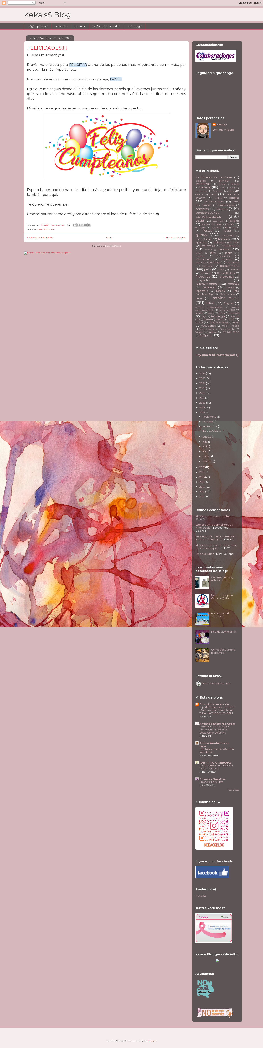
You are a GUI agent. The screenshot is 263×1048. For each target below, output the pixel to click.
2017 (202, 467)
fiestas (207, 230)
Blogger (152, 1041)
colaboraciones (214, 201)
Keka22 (221, 124)
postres (234, 269)
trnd (231, 319)
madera (199, 256)
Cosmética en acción (214, 704)
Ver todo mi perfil (223, 129)
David (45, 229)
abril (206, 451)
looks (228, 252)
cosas (39, 229)
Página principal (38, 26)
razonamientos (206, 283)
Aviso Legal (135, 26)
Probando (203, 276)
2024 (202, 383)
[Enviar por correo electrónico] (75, 225)
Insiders (208, 250)
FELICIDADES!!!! (47, 48)
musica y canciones (207, 262)
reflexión (209, 287)
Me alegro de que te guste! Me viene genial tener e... (214, 538)
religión (231, 287)
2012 (202, 491)
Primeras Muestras (212, 778)
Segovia (229, 303)
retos (198, 298)
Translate (201, 895)
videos (213, 331)
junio (206, 446)
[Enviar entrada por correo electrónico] (68, 225)
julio (205, 441)
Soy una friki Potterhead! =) (217, 355)
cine (213, 194)
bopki (232, 187)
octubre (208, 421)
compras (202, 209)
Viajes (199, 331)
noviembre (210, 416)
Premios (80, 26)
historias (224, 239)
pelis (207, 269)
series (199, 312)
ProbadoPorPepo (226, 273)
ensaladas (200, 227)
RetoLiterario (227, 294)
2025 (202, 378)
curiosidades (208, 216)
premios (206, 272)
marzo (207, 456)
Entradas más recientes (40, 237)
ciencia (199, 194)
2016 (202, 471)
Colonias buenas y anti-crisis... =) (222, 578)
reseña (220, 290)
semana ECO (227, 310)
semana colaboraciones (208, 307)
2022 (202, 392)
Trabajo (208, 319)
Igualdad (200, 242)
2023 (202, 388)
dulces (229, 224)
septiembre (210, 426)
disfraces (216, 224)
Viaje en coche (227, 329)
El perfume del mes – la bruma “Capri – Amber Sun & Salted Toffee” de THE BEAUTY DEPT (217, 710)
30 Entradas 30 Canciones (213, 177)
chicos (230, 191)
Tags (203, 316)
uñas (236, 322)
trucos (199, 322)
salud (210, 303)
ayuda (222, 184)
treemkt (220, 319)
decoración (218, 221)
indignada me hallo (226, 242)
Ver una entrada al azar (216, 683)
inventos (224, 249)
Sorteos (234, 312)
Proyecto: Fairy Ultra (211, 781)
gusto (51, 229)
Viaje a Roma (207, 329)
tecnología (218, 316)
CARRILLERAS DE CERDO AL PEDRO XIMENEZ (216, 767)
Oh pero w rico (204, 553)
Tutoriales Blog (218, 322)
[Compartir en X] (82, 225)
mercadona (202, 259)
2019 (202, 407)
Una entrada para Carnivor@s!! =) (222, 597)
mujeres (227, 259)
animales (223, 180)
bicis (222, 188)
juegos (198, 253)
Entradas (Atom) (113, 246)
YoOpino (205, 335)
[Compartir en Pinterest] (89, 225)
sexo (211, 312)
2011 (202, 496)
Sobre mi (61, 26)
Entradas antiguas (176, 237)
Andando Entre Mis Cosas (217, 723)
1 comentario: (57, 225)
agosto (207, 436)
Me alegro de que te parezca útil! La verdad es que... (216, 546)
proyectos (202, 280)
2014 (202, 481)
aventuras (202, 184)
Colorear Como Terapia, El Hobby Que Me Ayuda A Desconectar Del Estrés (214, 729)
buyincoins (201, 191)
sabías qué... (226, 297)
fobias (227, 230)
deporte (205, 224)
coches (218, 198)
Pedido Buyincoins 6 (224, 631)
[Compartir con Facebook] (86, 225)
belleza (204, 187)
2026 (202, 373)
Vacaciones (208, 325)
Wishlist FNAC (231, 332)
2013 (202, 486)
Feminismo (232, 227)
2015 (202, 476)
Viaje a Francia (230, 325)
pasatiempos (229, 266)
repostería (202, 290)
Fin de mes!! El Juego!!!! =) (220, 615)
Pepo (221, 269)
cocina (234, 198)
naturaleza (232, 262)
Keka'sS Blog (47, 14)
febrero (208, 461)
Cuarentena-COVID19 (207, 212)
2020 (202, 402)
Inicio (109, 237)
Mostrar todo (233, 790)
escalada (216, 227)
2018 (202, 412)
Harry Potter (203, 239)
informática (208, 245)
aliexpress (200, 180)
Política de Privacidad (106, 26)
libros (213, 252)
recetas (233, 283)
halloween (228, 235)
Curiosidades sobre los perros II (223, 651)
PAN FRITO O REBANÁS (215, 762)
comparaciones (226, 205)
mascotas (224, 256)
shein (222, 313)
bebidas (235, 184)
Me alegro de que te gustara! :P (215, 515)
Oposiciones (208, 266)
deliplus (234, 220)
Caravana (217, 191)
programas (227, 276)
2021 (202, 397)
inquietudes (230, 246)
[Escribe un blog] (78, 225)
